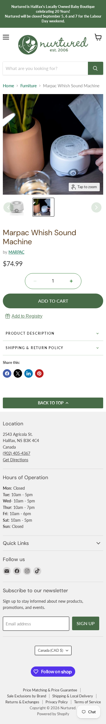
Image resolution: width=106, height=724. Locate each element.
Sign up (86, 623)
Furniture (28, 85)
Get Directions (15, 459)
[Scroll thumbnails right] (96, 207)
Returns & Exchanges (22, 702)
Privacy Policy (57, 702)
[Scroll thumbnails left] (8, 207)
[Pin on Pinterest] (39, 373)
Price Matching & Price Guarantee (50, 690)
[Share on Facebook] (7, 373)
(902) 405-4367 (16, 453)
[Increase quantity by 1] (71, 281)
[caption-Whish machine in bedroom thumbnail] (43, 207)
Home (8, 85)
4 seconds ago (27, 316)
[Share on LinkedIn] (28, 373)
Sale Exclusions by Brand (26, 696)
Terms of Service (87, 702)
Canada (50, 650)
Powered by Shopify (53, 714)
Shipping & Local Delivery (72, 696)
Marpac (16, 252)
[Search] (95, 68)
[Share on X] (18, 373)
